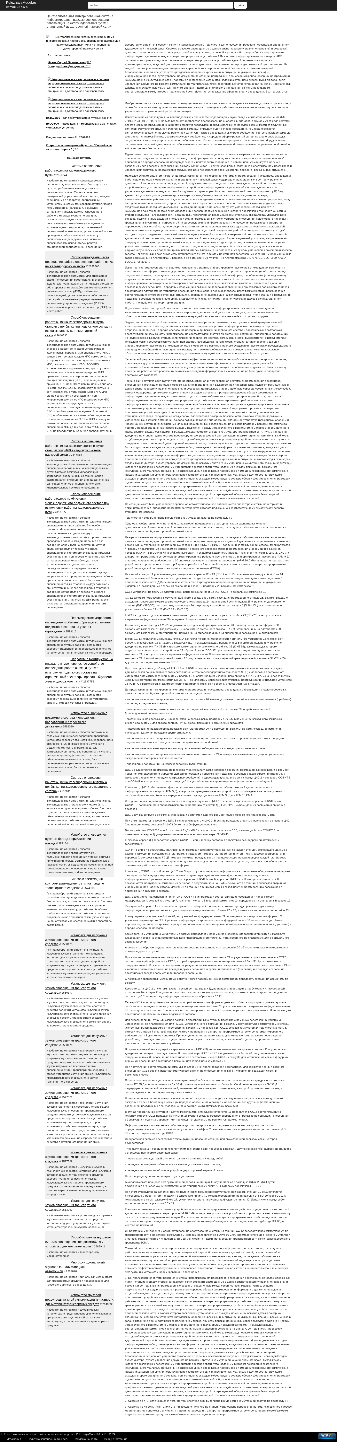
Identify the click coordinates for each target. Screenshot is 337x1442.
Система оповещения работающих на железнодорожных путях (73, 170)
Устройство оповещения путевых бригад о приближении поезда (75, 839)
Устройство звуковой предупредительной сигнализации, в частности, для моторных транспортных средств (79, 1299)
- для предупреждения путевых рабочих (79, 117)
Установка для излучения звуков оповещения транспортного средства (76, 940)
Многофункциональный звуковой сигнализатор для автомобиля (75, 1267)
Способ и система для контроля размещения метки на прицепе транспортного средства (74, 883)
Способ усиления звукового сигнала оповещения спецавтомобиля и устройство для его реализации (78, 1242)
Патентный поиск (17, 6)
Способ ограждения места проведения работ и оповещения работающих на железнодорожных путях (79, 262)
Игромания (14, 1438)
